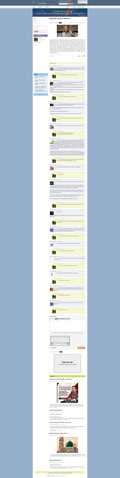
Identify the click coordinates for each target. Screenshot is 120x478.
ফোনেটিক (59, 318)
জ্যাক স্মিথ (56, 181)
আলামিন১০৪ (57, 228)
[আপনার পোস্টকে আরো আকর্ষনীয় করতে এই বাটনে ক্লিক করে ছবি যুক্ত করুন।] (57, 321)
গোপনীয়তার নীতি (63, 475)
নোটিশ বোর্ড (38, 22)
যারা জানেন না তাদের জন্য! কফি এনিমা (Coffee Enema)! (60, 422)
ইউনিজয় (63, 318)
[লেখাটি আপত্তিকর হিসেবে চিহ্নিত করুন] (84, 56)
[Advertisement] (41, 58)
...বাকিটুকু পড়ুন (55, 407)
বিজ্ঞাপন (67, 475)
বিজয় (65, 318)
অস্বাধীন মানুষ (57, 82)
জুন (55, 125)
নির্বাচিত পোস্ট (38, 20)
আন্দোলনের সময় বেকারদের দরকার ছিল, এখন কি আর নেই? (61, 379)
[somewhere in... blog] (39, 2)
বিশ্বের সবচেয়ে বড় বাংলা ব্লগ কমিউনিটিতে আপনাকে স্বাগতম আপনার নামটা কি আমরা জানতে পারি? (65, 2)
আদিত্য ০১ (57, 302)
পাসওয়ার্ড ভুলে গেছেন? (80, 4)
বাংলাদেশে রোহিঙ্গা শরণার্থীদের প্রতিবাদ (40, 81)
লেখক (58, 74)
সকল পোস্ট (37, 18)
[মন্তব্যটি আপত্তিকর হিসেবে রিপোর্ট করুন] (84, 66)
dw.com (41, 94)
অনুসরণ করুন (41, 39)
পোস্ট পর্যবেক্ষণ (53, 347)
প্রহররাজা (56, 273)
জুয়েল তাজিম (54, 435)
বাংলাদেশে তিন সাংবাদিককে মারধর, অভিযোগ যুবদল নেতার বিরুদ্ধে (41, 87)
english (68, 318)
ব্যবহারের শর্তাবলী (58, 475)
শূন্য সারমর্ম (57, 211)
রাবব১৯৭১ (53, 462)
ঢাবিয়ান (56, 140)
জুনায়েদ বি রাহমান (58, 258)
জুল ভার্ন (53, 412)
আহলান (56, 68)
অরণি (56, 243)
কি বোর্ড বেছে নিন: (52, 318)
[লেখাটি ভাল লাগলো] (79, 56)
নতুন (56, 104)
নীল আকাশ (57, 287)
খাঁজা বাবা (40, 38)
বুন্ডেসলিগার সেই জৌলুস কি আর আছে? (40, 77)
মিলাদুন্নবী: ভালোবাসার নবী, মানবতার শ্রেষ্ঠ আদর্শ (58, 433)
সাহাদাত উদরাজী (54, 424)
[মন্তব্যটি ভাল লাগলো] (82, 66)
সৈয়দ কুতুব (53, 381)
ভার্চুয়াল (56, 318)
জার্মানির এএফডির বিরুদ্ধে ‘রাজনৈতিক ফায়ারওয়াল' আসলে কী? (41, 91)
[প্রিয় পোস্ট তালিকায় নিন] (81, 56)
